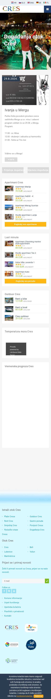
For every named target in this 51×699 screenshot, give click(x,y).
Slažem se (38, 696)
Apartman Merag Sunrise (26, 205)
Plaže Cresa (9, 516)
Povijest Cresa (36, 525)
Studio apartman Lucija (26, 215)
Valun (32, 552)
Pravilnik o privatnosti (14, 611)
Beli (31, 547)
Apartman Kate (22, 272)
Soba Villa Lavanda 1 (25, 262)
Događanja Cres (37, 530)
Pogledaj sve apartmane (25, 224)
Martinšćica (9, 556)
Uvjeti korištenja (11, 602)
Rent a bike (21, 299)
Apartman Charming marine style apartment (28, 243)
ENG (32, 3)
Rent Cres (8, 521)
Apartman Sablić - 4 (24, 196)
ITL (47, 3)
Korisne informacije (13, 598)
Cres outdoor (22, 316)
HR (14, 3)
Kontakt (7, 616)
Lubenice (8, 552)
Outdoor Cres (36, 516)
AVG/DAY (22, 310)
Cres (6, 547)
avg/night (23, 191)
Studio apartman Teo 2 (25, 253)
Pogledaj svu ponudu (25, 281)
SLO (23, 3)
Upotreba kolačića (12, 607)
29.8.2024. (11, 78)
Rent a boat (21, 307)
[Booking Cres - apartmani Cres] (15, 9)
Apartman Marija (23, 187)
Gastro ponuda (36, 521)
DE (39, 3)
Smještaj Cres (10, 525)
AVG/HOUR (23, 301)
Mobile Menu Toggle (47, 9)
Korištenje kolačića (24, 696)
